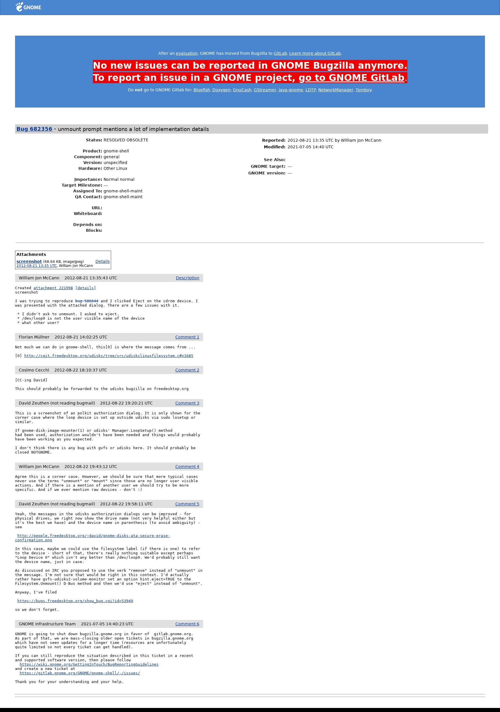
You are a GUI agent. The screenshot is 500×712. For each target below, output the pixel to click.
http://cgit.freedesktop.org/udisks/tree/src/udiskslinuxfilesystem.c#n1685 (108, 356)
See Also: (275, 159)
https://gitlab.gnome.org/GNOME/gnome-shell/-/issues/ (80, 673)
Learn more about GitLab (315, 53)
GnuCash (242, 90)
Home (39, 8)
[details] (85, 288)
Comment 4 (187, 466)
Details (102, 261)
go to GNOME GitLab (352, 77)
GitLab (280, 53)
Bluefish (202, 90)
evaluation (187, 53)
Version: (92, 162)
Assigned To (87, 191)
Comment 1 (187, 337)
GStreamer (265, 90)
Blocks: (94, 230)
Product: (92, 151)
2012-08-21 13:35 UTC (36, 266)
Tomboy (363, 90)
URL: (97, 207)
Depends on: (87, 224)
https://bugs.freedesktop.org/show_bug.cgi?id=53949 (75, 601)
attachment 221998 (53, 288)
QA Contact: (88, 196)
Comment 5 (187, 504)
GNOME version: (267, 173)
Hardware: (90, 168)
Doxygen (221, 90)
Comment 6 (187, 624)
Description (187, 278)
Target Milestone (81, 185)
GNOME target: (268, 166)
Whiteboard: (88, 213)
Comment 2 (187, 370)
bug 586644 (86, 301)
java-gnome (291, 90)
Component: (88, 156)
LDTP (311, 90)
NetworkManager (335, 90)
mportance (87, 179)
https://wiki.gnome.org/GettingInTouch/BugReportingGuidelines (89, 664)
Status (93, 140)
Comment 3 (187, 403)
